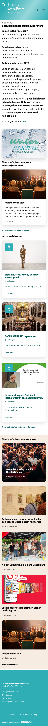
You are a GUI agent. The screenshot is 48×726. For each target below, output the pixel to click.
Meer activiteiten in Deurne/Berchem (18, 427)
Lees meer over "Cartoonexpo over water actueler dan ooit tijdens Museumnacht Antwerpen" (24, 507)
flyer (25, 121)
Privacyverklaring (30, 715)
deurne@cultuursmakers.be (13, 702)
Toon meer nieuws (10, 665)
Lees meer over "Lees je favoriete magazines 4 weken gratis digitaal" (24, 595)
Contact (5, 715)
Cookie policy (15, 715)
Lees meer (10, 293)
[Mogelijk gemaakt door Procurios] (26, 722)
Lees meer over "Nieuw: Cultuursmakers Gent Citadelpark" (24, 551)
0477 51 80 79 (7, 698)
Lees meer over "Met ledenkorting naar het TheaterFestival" (24, 462)
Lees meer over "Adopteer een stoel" (24, 197)
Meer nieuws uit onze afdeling (15, 231)
